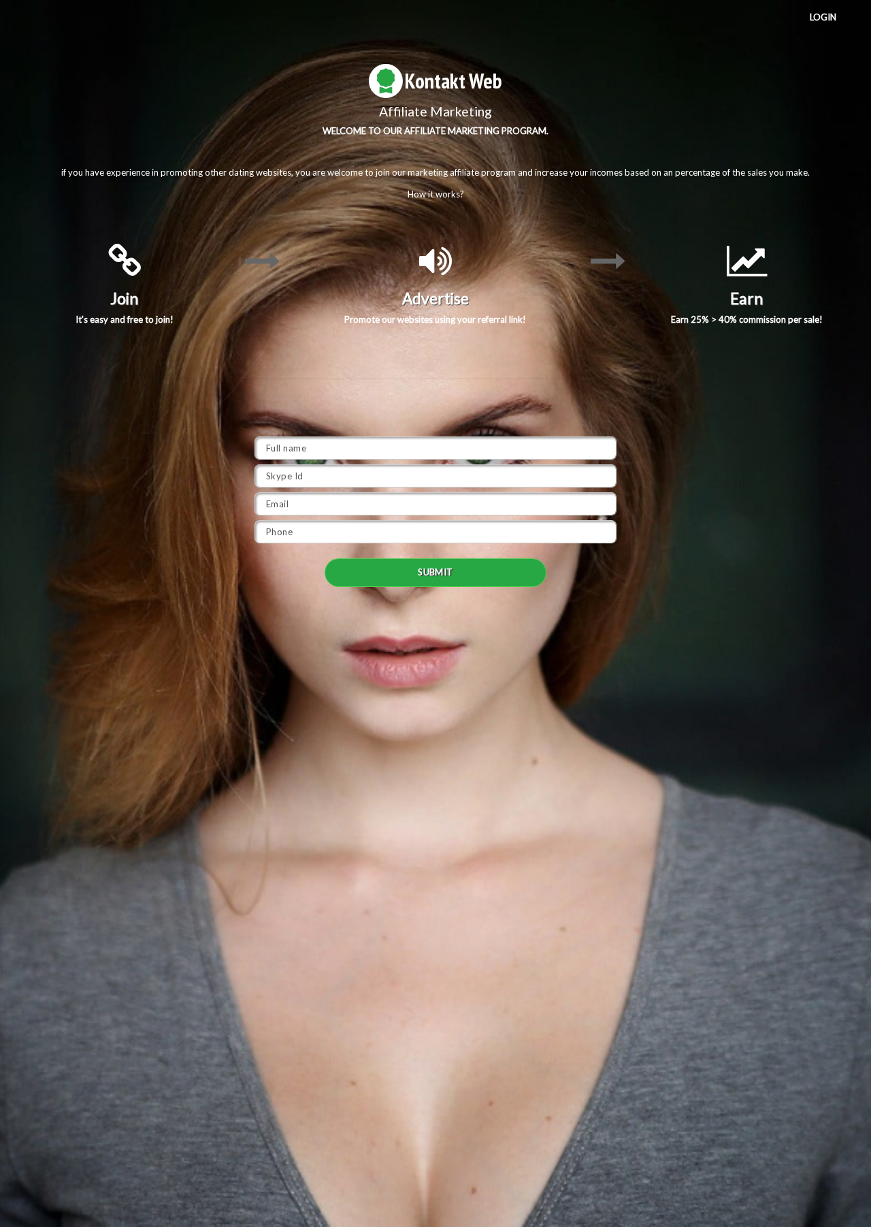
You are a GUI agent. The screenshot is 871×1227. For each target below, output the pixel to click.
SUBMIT (435, 572)
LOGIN (823, 17)
